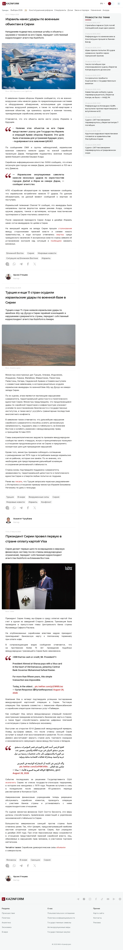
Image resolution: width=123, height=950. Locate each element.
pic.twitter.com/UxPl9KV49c (33, 766)
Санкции (35, 860)
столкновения (65, 228)
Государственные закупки (58, 932)
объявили (60, 847)
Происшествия (8, 913)
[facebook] (96, 899)
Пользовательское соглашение (61, 913)
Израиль (46, 258)
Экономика (6, 927)
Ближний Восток (15, 253)
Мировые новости (47, 253)
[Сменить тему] (111, 4)
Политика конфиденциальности (61, 918)
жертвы (60, 234)
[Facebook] (28, 264)
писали (18, 481)
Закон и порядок (81, 10)
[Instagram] (7, 264)
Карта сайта (98, 913)
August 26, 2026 (21, 773)
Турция (10, 497)
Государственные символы (59, 922)
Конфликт (46, 502)
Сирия (30, 253)
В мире (21, 497)
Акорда (106, 10)
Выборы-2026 (16, 10)
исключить (10, 782)
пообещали (56, 241)
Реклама (97, 922)
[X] (35, 264)
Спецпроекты (60, 10)
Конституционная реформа (41, 10)
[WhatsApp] (14, 264)
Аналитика (6, 922)
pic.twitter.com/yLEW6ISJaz (49, 686)
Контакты (97, 918)
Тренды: (5, 10)
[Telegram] (21, 264)
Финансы (11, 860)
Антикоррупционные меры (58, 927)
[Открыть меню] (119, 3)
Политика (6, 918)
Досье (70, 10)
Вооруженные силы (39, 497)
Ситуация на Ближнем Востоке (22, 258)
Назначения (96, 10)
